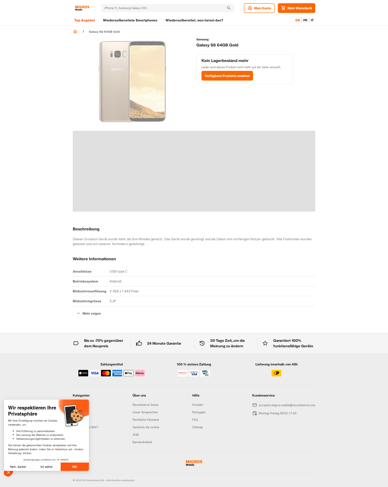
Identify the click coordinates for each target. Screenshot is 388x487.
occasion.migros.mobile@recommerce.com (287, 405)
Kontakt (197, 405)
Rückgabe (199, 412)
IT (312, 20)
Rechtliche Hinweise (146, 420)
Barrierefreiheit (142, 442)
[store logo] (82, 8)
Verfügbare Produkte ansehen (227, 75)
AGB (136, 434)
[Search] (228, 8)
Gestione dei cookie (146, 427)
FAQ (195, 420)
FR (305, 20)
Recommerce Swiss (145, 405)
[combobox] (162, 8)
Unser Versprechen (145, 412)
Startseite (75, 31)
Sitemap (197, 427)
